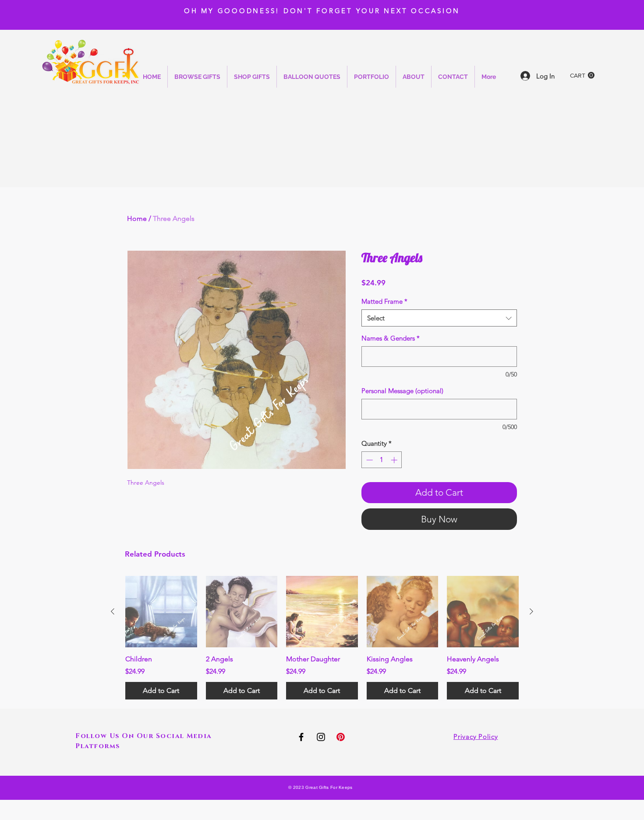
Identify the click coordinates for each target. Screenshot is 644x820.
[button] (582, 75)
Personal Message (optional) (402, 391)
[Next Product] (531, 611)
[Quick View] (161, 612)
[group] (322, 637)
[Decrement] (369, 460)
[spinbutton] (382, 460)
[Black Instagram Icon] (320, 736)
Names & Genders (390, 338)
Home (137, 218)
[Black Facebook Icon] (301, 736)
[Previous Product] (112, 611)
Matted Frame (384, 301)
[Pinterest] (340, 736)
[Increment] (395, 460)
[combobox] (439, 318)
